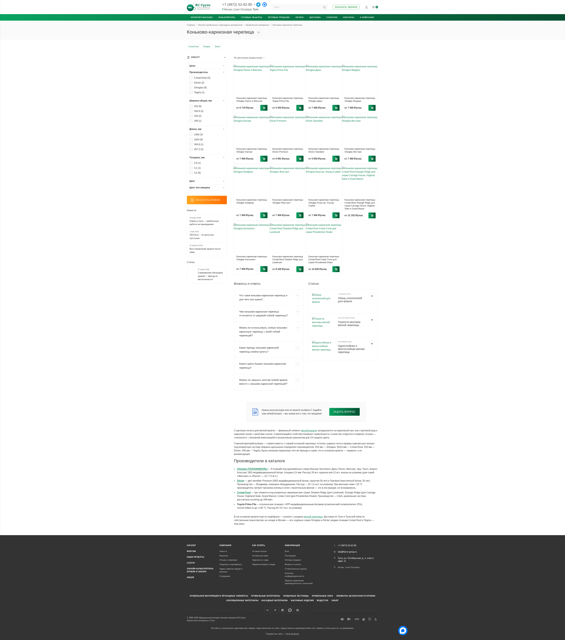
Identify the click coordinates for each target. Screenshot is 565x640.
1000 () (198, 134)
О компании (367, 17)
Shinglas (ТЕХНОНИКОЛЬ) (252, 469)
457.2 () (198, 149)
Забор (335, 600)
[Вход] (366, 7)
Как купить (258, 545)
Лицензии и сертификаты (231, 564)
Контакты (348, 17)
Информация (292, 545)
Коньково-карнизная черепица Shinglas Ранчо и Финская (251, 99)
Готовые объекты (251, 17)
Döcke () (199, 82)
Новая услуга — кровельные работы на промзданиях (204, 223)
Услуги (191, 563)
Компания (225, 545)
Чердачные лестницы (296, 596)
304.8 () (198, 111)
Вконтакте (267, 610)
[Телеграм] (258, 4)
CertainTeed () (202, 78)
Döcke (240, 480)
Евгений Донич (292, 634)
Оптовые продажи (279, 17)
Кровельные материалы (265, 596)
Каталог (191, 545)
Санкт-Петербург (242, 9)
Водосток (322, 600)
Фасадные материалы (274, 600)
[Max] (264, 4)
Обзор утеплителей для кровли (350, 300)
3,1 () (197, 168)
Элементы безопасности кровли (355, 596)
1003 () (198, 139)
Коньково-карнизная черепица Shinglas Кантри (251, 150)
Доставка (315, 17)
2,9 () (197, 163)
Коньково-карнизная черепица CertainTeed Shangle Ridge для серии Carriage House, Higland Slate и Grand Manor (359, 204)
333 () (197, 116)
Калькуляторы (226, 17)
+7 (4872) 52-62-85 (237, 4)
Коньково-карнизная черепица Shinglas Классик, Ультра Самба (323, 203)
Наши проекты (195, 557)
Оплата (299, 17)
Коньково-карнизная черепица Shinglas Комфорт (251, 201)
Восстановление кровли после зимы (205, 250)
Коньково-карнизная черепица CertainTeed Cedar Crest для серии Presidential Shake (323, 259)
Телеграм (275, 610)
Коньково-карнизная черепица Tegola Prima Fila (287, 99)
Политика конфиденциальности (294, 574)
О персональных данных (296, 569)
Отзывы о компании (228, 560)
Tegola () (199, 92)
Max (290, 610)
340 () (197, 121)
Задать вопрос (344, 412)
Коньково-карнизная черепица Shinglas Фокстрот (287, 201)
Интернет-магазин (202, 17)
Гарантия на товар (260, 560)
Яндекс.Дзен (297, 610)
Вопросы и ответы (293, 564)
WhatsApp (282, 610)
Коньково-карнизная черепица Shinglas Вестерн (359, 150)
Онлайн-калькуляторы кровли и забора (200, 570)
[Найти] (324, 7)
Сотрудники (225, 576)
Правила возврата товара (263, 564)
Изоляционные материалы (242, 600)
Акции (190, 577)
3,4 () (197, 173)
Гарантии (332, 17)
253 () (197, 106)
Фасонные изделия (302, 600)
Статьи (191, 262)
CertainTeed (244, 492)
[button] (346, 7)
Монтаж (191, 551)
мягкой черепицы (313, 516)
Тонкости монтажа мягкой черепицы (349, 324)
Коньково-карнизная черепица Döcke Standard (323, 150)
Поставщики (290, 556)
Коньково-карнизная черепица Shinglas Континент (251, 258)
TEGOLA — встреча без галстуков (202, 236)
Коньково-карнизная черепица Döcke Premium (287, 150)
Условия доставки (260, 556)
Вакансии (224, 556)
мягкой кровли (309, 430)
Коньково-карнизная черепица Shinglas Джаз (323, 99)
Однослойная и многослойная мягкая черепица (351, 349)
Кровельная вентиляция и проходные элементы (219, 596)
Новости (191, 210)
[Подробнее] (371, 296)
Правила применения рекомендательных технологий (299, 582)
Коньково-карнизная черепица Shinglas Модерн (359, 99)
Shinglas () (200, 87)
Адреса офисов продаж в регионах (231, 570)
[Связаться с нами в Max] (401, 629)
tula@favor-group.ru (347, 551)
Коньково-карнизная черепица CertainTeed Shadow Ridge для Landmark (287, 259)
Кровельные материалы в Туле (201, 620)
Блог (287, 551)
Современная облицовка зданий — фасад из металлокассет (210, 276)
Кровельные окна (322, 596)
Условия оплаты (259, 551)
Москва (228, 9)
